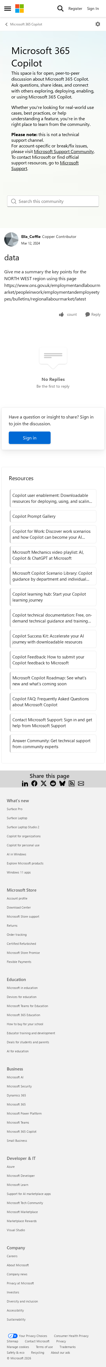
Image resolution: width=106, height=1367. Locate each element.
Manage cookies (18, 1347)
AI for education (18, 1051)
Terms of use (44, 1347)
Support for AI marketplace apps (29, 1194)
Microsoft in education (22, 988)
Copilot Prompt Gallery (33, 516)
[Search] (60, 8)
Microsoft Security (19, 1086)
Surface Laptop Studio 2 (23, 827)
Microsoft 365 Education (23, 1015)
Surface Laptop (17, 818)
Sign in (29, 438)
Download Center (19, 907)
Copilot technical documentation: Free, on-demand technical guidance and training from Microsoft (52, 618)
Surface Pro (14, 809)
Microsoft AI (15, 1077)
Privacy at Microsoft (20, 1283)
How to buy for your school (25, 1024)
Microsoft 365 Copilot (26, 24)
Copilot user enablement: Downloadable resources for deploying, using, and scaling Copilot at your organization (52, 498)
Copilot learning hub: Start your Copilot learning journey (49, 597)
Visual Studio (16, 1230)
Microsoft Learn (17, 1185)
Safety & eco (15, 1352)
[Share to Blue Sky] (62, 783)
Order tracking (17, 934)
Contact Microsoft (37, 1341)
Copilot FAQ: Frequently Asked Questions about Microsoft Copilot (50, 701)
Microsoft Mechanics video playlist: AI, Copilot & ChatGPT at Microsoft (48, 555)
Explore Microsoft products (25, 863)
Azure (11, 1166)
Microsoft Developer (21, 1175)
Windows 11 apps (19, 872)
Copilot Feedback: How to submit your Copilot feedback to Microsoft (48, 660)
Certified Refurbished (21, 943)
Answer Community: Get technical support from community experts (51, 743)
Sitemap (12, 1341)
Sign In (93, 8)
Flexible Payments (19, 962)
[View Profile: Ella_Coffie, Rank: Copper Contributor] (11, 239)
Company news (17, 1274)
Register (75, 8)
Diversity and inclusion (22, 1301)
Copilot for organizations (24, 836)
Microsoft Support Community (64, 151)
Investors (13, 1292)
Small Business (17, 1140)
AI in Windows (16, 854)
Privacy (61, 1341)
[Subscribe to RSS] (72, 783)
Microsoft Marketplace (22, 1212)
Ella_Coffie (31, 236)
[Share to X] (44, 783)
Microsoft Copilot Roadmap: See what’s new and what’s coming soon (49, 680)
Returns (12, 925)
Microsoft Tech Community (25, 1203)
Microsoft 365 (16, 1104)
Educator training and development (31, 1033)
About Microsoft (18, 1265)
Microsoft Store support (23, 916)
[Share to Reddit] (53, 783)
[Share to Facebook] (34, 783)
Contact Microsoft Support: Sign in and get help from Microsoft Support (52, 722)
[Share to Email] (81, 783)
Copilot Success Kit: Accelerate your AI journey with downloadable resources (48, 639)
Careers (12, 1256)
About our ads (60, 1352)
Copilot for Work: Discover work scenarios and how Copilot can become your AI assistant (51, 534)
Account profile (17, 898)
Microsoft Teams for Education (27, 1006)
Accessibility (15, 1310)
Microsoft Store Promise (23, 952)
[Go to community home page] (19, 8)
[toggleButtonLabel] (98, 24)
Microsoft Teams (18, 1122)
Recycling (37, 1352)
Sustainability (16, 1319)
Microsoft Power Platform (24, 1113)
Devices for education (21, 997)
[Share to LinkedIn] (25, 783)
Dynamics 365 (16, 1095)
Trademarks (68, 1347)
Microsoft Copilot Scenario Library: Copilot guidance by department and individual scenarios (52, 576)
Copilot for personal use (23, 845)
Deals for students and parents (28, 1042)
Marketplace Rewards (22, 1221)
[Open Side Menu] (7, 8)
